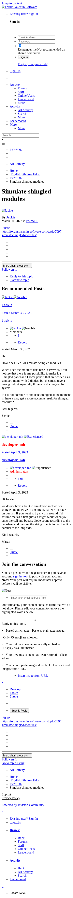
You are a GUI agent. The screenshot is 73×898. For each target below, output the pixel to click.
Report (22, 342)
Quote (14, 426)
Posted (16, 313)
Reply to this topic (21, 276)
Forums (23, 88)
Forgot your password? (32, 64)
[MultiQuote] (11, 423)
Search (22, 113)
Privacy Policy (11, 798)
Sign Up (15, 71)
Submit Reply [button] (19, 710)
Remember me (27, 49)
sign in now (20, 576)
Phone (14, 696)
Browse (15, 84)
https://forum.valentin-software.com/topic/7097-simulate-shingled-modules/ (32, 233)
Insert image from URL (33, 675)
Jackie (10, 217)
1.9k (21, 478)
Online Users (26, 95)
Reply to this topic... (14, 623)
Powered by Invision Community (23, 805)
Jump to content (12, 3)
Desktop (15, 689)
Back (21, 838)
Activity (15, 106)
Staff (21, 92)
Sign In (23, 57)
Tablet (14, 693)
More (21, 102)
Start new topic (19, 280)
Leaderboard (26, 99)
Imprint (6, 794)
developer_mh (13, 460)
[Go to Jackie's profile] (7, 210)
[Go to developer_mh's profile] (13, 436)
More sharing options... (16, 265)
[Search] (3, 144)
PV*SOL (32, 221)
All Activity (25, 110)
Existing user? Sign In (25, 14)
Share (6, 228)
